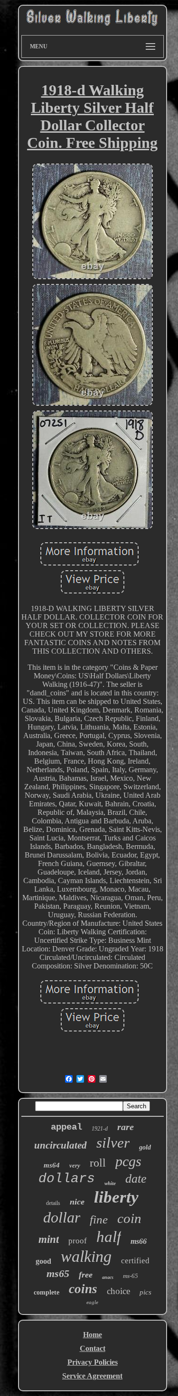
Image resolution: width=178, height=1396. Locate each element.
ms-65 (130, 1275)
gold (145, 1147)
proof (77, 1240)
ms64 (52, 1165)
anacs (107, 1277)
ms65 (58, 1273)
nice (77, 1201)
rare (125, 1127)
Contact (92, 1348)
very (74, 1165)
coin (129, 1218)
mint (48, 1239)
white (110, 1183)
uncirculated (60, 1145)
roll (98, 1163)
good (43, 1261)
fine (99, 1219)
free (86, 1274)
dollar (61, 1217)
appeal (66, 1127)
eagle (92, 1302)
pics (145, 1292)
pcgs (128, 1161)
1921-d (100, 1128)
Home (92, 1335)
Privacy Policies (92, 1362)
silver (113, 1142)
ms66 (139, 1241)
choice (118, 1291)
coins (83, 1289)
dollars (66, 1178)
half (108, 1236)
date (136, 1179)
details (53, 1203)
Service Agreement (92, 1376)
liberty (116, 1197)
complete (46, 1292)
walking (86, 1256)
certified (135, 1260)
